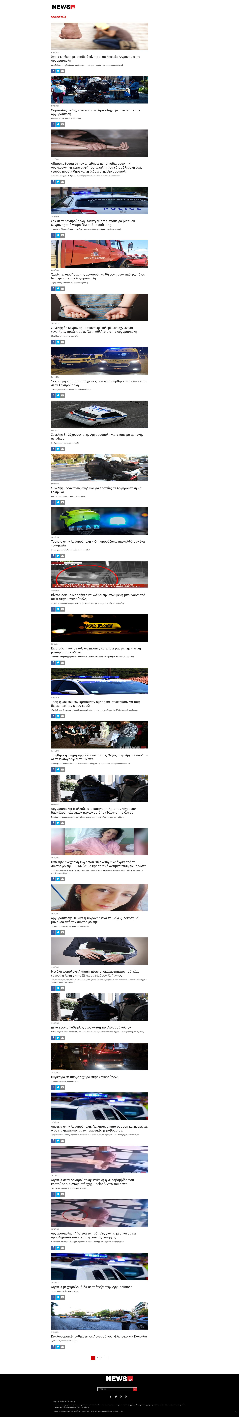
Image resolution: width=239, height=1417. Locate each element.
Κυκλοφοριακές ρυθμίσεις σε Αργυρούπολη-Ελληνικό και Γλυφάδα (99, 1336)
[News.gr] (63, 7)
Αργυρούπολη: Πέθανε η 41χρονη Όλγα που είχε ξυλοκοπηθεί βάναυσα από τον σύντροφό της (95, 920)
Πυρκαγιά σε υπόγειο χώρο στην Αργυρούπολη (85, 1077)
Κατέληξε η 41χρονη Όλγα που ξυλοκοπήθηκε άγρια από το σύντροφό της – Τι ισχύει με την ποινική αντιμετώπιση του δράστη (98, 864)
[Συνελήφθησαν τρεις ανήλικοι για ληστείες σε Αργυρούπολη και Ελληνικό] (99, 467)
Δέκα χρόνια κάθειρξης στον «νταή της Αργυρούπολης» (91, 1027)
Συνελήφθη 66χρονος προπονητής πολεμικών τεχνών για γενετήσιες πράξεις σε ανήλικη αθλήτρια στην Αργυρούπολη (94, 330)
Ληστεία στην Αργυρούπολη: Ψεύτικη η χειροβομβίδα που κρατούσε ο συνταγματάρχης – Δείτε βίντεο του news (92, 1182)
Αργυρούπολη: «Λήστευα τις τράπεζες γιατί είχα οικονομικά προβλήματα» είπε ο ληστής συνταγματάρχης (93, 1235)
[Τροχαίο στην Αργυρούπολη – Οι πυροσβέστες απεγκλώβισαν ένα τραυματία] (99, 521)
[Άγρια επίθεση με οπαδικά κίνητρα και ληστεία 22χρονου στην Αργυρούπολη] (99, 36)
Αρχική (56, 1411)
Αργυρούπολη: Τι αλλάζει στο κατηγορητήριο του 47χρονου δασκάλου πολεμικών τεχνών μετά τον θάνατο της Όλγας (93, 811)
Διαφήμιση (77, 1411)
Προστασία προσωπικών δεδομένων (101, 1411)
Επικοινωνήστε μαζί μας (66, 1411)
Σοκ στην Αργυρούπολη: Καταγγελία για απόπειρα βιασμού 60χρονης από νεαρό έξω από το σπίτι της (93, 223)
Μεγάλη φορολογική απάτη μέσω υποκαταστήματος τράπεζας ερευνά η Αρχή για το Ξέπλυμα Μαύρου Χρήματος (95, 973)
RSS (122, 1411)
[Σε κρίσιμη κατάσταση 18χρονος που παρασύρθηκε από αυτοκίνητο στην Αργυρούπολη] (99, 361)
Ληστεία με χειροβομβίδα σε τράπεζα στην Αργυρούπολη (91, 1287)
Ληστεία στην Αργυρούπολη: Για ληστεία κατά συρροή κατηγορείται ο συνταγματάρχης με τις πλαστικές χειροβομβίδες (99, 1128)
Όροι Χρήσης (85, 1411)
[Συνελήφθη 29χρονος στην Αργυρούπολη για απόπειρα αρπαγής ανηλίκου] (99, 414)
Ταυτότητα (116, 1411)
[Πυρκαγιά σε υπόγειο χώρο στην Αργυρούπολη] (99, 1056)
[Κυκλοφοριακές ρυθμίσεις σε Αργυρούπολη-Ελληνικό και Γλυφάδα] (99, 1316)
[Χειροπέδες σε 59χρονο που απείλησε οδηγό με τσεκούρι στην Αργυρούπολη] (99, 89)
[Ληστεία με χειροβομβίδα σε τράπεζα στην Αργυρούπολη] (99, 1266)
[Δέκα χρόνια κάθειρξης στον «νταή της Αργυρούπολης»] (99, 1007)
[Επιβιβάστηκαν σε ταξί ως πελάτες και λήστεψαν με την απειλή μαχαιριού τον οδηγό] (99, 628)
